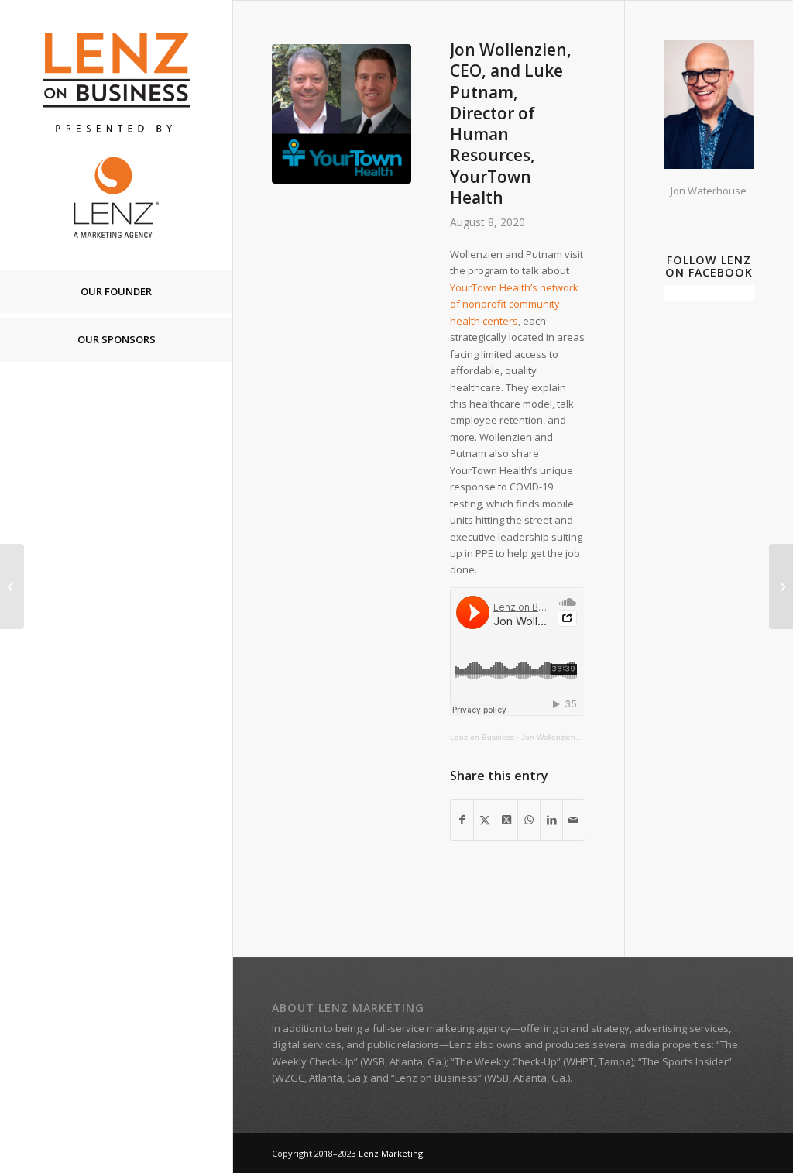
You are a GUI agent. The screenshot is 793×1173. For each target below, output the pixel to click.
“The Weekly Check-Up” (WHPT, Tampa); (543, 1061)
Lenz (460, 1044)
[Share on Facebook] (462, 820)
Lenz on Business (482, 737)
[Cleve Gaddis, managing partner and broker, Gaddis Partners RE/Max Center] (12, 586)
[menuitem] (116, 292)
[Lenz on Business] (116, 134)
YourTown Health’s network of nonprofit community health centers (514, 304)
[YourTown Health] (341, 114)
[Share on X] (485, 820)
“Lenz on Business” (436, 1078)
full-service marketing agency (441, 1028)
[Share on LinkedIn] (551, 820)
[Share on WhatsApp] (529, 820)
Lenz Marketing (391, 1153)
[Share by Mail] (574, 820)
